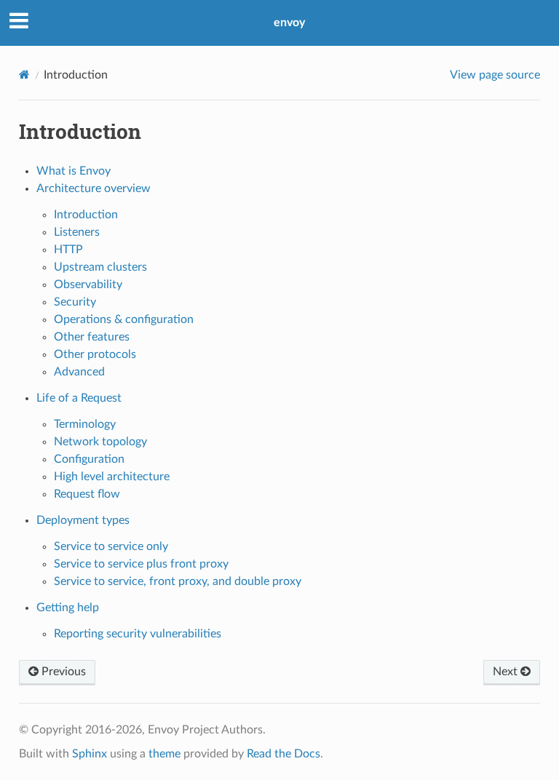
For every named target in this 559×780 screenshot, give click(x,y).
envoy (289, 22)
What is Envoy (73, 171)
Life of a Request (79, 398)
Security (75, 302)
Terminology (85, 424)
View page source (495, 75)
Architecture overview (93, 188)
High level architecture (112, 476)
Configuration (89, 459)
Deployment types (83, 520)
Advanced (79, 372)
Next (506, 671)
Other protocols (95, 354)
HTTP (68, 249)
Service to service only (111, 546)
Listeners (77, 232)
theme (164, 754)
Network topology (100, 441)
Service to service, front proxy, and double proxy (177, 581)
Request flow (87, 494)
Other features (92, 337)
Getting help (67, 607)
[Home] (24, 74)
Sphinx (89, 754)
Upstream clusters (100, 267)
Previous (62, 671)
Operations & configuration (124, 319)
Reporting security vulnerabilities (137, 634)
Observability (88, 284)
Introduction (86, 214)
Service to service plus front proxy (141, 564)
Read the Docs (283, 754)
